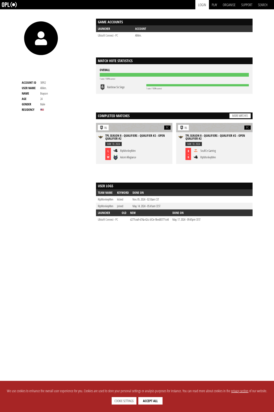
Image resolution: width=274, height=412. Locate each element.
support (246, 4)
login (202, 4)
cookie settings (124, 401)
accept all (150, 401)
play (214, 4)
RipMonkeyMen (105, 199)
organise (229, 4)
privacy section (239, 390)
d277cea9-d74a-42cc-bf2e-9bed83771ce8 (149, 219)
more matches (240, 116)
